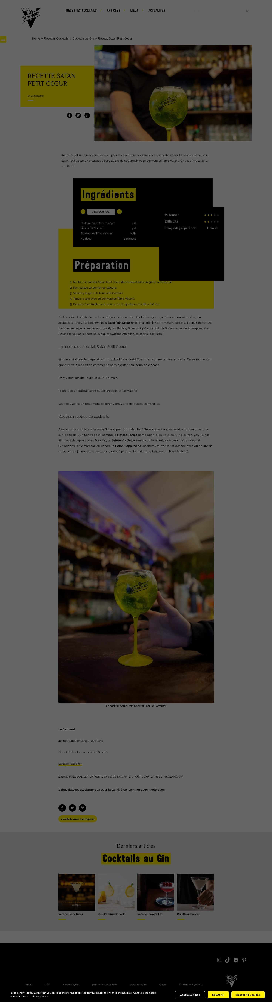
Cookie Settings (190, 994)
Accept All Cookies (248, 994)
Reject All (218, 994)
